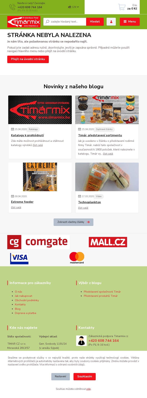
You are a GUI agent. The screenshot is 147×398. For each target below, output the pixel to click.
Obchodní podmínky (27, 300)
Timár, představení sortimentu (100, 135)
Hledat (95, 21)
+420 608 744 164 (29, 7)
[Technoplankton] (107, 177)
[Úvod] (23, 21)
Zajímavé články (104, 129)
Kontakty (20, 304)
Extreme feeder (22, 202)
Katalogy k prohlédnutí (27, 135)
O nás (18, 292)
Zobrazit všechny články (70, 222)
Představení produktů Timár (101, 296)
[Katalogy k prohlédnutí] (40, 109)
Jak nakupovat (23, 296)
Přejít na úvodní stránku (28, 59)
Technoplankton (89, 202)
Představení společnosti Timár (102, 292)
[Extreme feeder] (40, 177)
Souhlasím (84, 376)
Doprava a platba (25, 313)
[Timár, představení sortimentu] (107, 109)
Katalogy (33, 129)
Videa (98, 196)
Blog (17, 309)
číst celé (38, 145)
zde (88, 389)
